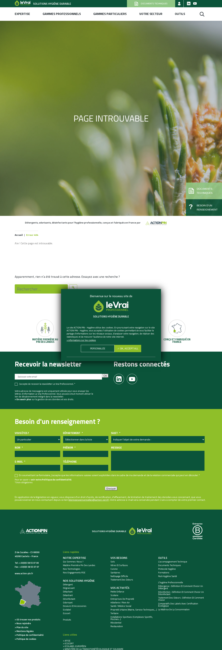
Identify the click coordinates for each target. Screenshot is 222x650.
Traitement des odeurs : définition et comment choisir (181, 599)
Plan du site (22, 627)
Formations (163, 572)
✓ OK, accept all (127, 348)
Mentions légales (25, 631)
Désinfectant (69, 599)
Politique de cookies (26, 639)
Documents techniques (169, 565)
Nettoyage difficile (119, 576)
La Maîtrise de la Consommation (174, 609)
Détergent (68, 584)
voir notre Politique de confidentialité (51, 479)
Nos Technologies (71, 569)
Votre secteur (150, 13)
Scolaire (114, 595)
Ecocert (66, 613)
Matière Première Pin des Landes (79, 565)
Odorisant (67, 602)
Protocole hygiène (167, 569)
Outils (180, 13)
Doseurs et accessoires (74, 606)
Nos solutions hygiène (79, 580)
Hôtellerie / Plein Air (120, 602)
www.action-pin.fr (24, 573)
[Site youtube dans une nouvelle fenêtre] (195, 4)
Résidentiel (115, 623)
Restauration (116, 626)
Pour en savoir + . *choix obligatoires (43, 481)
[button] (204, 191)
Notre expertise (74, 557)
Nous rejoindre (23, 623)
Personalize (97, 348)
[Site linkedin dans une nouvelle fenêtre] (188, 4)
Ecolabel (67, 610)
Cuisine (114, 569)
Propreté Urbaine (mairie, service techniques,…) (133, 610)
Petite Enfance (117, 592)
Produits (67, 620)
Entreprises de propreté (122, 599)
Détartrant (68, 595)
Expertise (22, 13)
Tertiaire (114, 613)
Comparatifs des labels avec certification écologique (178, 604)
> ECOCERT (68, 643)
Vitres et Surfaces (119, 565)
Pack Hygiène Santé (167, 576)
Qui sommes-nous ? (73, 562)
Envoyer (111, 488)
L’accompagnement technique (172, 562)
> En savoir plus (23, 399)
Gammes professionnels (62, 13)
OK (105, 376)
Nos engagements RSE (74, 572)
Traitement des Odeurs (121, 580)
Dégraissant (69, 588)
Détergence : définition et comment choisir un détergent (180, 587)
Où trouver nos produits (28, 619)
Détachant (67, 592)
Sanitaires (115, 572)
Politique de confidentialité (30, 635)
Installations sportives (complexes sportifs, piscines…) (131, 618)
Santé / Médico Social (120, 606)
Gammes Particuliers (110, 13)
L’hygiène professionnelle (170, 582)
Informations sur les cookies (82, 340)
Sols (112, 562)
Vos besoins (118, 557)
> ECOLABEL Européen (74, 646)
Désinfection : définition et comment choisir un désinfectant (181, 593)
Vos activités (119, 587)
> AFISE (66, 640)
